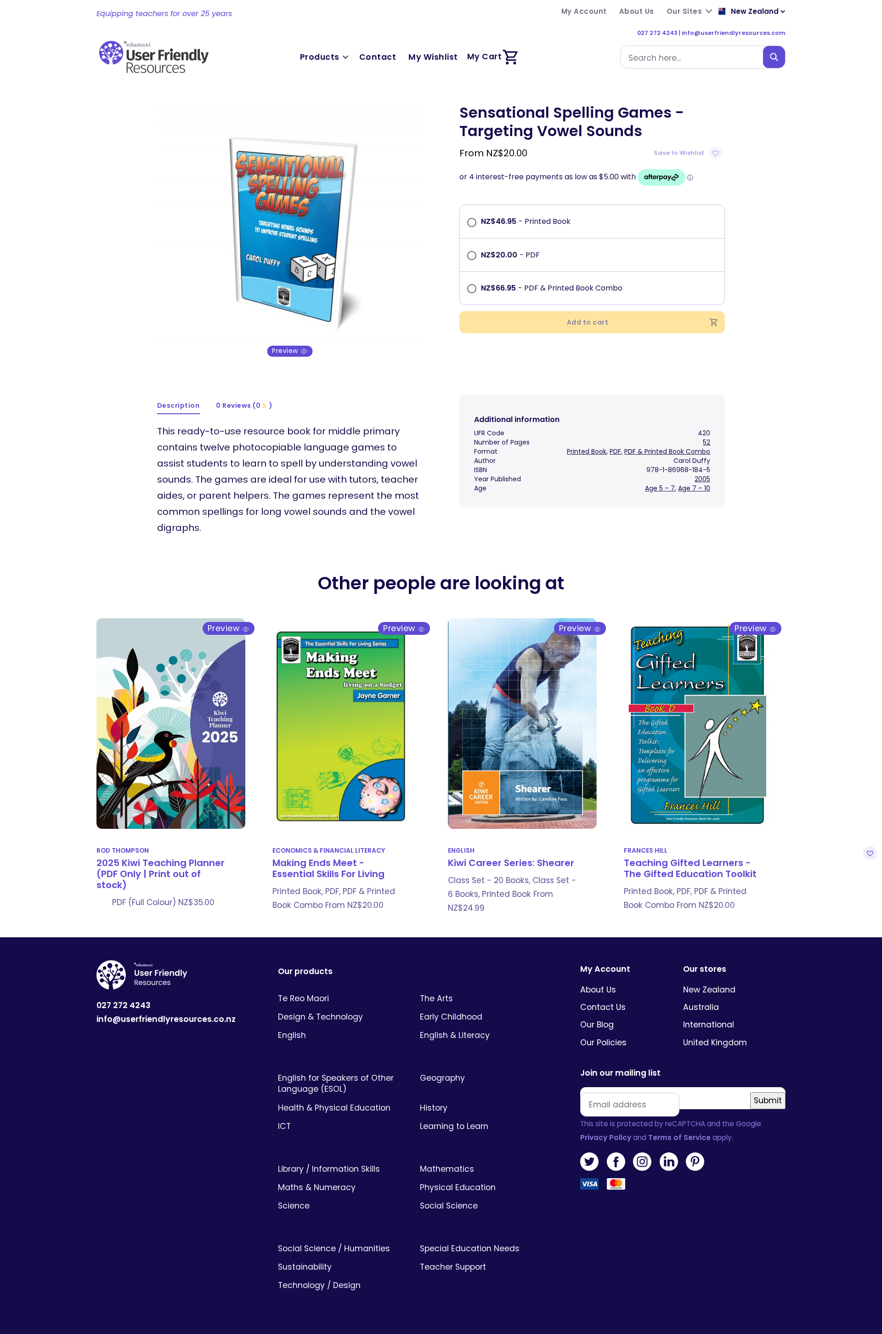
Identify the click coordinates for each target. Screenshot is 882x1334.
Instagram (642, 1161)
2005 (702, 479)
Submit (768, 1100)
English (461, 850)
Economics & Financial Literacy (328, 850)
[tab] (178, 406)
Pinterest (695, 1161)
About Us (598, 989)
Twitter (589, 1161)
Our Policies (603, 1042)
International (708, 1024)
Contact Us (603, 1007)
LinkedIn (669, 1161)
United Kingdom (715, 1042)
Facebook (616, 1161)
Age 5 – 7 (660, 488)
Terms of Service (679, 1137)
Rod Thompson (122, 850)
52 (706, 442)
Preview (286, 351)
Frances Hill (645, 850)
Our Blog (597, 1024)
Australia (701, 1007)
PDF (615, 451)
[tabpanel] (290, 230)
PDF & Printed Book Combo (667, 451)
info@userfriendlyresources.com (734, 33)
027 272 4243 (657, 33)
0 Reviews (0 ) (244, 405)
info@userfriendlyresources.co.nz (166, 1019)
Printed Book (586, 451)
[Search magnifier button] (774, 57)
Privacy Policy (605, 1137)
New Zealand (709, 989)
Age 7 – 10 (694, 488)
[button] (689, 153)
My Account (605, 969)
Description (178, 405)
